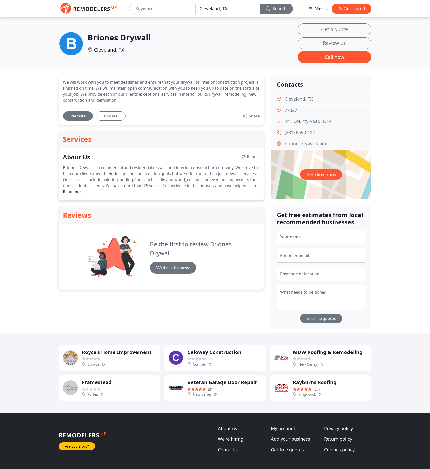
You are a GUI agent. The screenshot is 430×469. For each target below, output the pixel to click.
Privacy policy (338, 428)
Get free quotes (321, 318)
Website (78, 116)
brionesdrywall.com (305, 144)
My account (283, 428)
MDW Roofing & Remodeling (328, 352)
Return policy (338, 439)
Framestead (97, 382)
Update (111, 116)
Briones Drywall (119, 37)
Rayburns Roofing (315, 382)
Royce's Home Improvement (117, 352)
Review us (334, 43)
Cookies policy (339, 450)
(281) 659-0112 (300, 132)
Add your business (290, 439)
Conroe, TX (96, 364)
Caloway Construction (214, 352)
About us (227, 428)
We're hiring (230, 439)
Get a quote (334, 29)
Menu (320, 8)
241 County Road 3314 (308, 121)
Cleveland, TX (109, 49)
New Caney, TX (310, 364)
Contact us (229, 450)
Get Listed (353, 9)
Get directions (321, 174)
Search (279, 9)
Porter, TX (95, 394)
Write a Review (173, 267)
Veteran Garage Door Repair (222, 382)
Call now (334, 57)
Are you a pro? (77, 446)
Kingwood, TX (309, 394)
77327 (291, 110)
